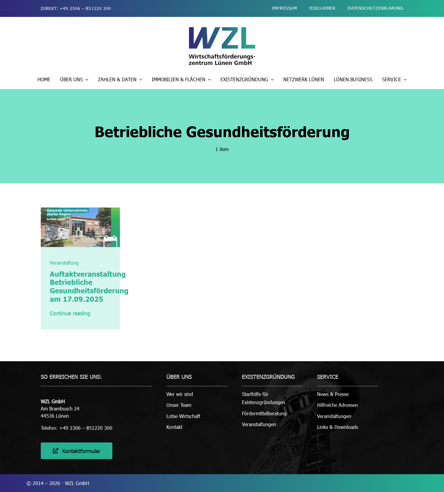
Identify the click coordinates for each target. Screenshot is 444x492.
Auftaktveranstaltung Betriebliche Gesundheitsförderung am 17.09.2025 (89, 286)
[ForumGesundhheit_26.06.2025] (80, 210)
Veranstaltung (64, 262)
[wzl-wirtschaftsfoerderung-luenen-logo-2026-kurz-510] (222, 29)
